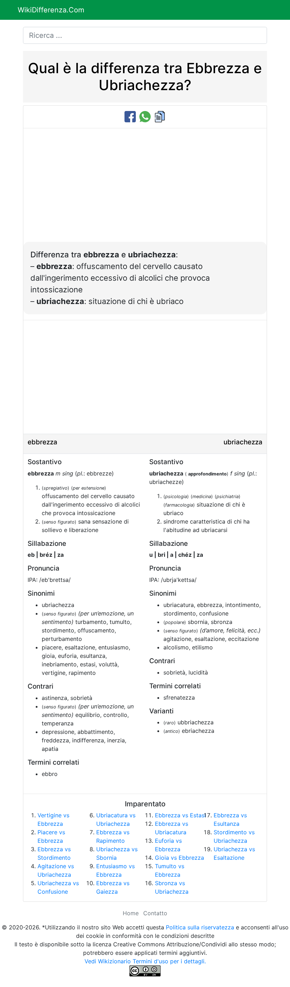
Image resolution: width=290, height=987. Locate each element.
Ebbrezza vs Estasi (180, 815)
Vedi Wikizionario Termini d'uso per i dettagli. (145, 961)
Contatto (155, 913)
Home (131, 913)
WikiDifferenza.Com (51, 10)
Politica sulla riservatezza (200, 927)
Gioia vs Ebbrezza (179, 857)
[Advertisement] (145, 188)
